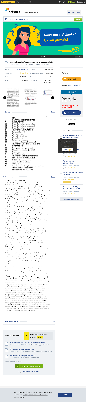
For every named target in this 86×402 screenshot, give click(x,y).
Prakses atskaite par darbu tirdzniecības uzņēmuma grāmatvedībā (72, 137)
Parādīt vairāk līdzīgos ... (71, 199)
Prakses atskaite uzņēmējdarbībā (22, 349)
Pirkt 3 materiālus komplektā (30, 366)
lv (63, 2)
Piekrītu (65, 395)
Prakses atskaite (14, 64)
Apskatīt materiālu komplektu (30, 371)
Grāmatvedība (29, 64)
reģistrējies (66, 98)
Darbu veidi (75, 12)
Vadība (48, 64)
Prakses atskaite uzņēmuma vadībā (22, 355)
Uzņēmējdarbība (30, 351)
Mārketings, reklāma (39, 64)
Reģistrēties (81, 2)
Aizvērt (78, 56)
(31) (22, 69)
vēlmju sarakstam (73, 85)
